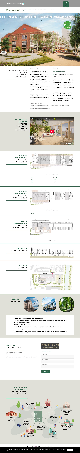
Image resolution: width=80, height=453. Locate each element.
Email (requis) (44, 359)
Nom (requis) (44, 354)
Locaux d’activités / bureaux (42, 10)
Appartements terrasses (28, 10)
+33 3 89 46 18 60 (66, 4)
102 (55, 182)
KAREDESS (35, 446)
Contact (52, 10)
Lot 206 (32, 213)
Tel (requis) (44, 364)
